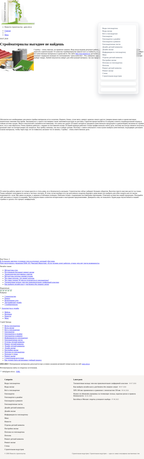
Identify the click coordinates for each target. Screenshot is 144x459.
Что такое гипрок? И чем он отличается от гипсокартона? (26, 280)
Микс (6, 35)
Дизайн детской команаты (14, 346)
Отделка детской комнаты (14, 342)
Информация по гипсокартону (16, 338)
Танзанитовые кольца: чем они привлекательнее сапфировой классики (31, 282)
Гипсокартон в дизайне (13, 334)
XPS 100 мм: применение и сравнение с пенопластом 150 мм (96, 390)
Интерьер (8, 314)
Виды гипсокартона (12, 326)
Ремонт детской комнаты (14, 344)
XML (18, 372)
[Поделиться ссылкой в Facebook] (3, 290)
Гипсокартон (9, 332)
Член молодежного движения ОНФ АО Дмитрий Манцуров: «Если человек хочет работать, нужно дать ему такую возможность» (50, 263)
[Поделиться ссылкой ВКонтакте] (1, 290)
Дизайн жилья (9, 348)
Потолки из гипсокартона (14, 352)
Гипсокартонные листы (13, 340)
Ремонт (7, 298)
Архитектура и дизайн (10, 308)
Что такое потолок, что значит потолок (19, 278)
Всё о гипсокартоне (12, 330)
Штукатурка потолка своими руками (18, 276)
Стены (7, 446)
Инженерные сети (11, 300)
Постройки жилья (11, 350)
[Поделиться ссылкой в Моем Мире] (8, 290)
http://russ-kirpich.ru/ (82, 54)
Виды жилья (9, 328)
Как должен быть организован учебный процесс (23, 360)
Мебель (7, 312)
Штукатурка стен (11, 270)
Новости (7, 316)
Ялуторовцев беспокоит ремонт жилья (19, 272)
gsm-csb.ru (86, 364)
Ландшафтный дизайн (13, 302)
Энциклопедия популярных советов (18, 274)
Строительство (10, 296)
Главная (7, 31)
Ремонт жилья (9, 356)
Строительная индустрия (14, 358)
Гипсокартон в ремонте (13, 336)
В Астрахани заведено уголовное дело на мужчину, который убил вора (27, 261)
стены (15, 354)
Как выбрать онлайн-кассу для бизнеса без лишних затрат (26, 284)
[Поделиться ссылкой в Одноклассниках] (11, 290)
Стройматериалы (11, 304)
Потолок (7, 354)
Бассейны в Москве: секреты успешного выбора (91, 399)
